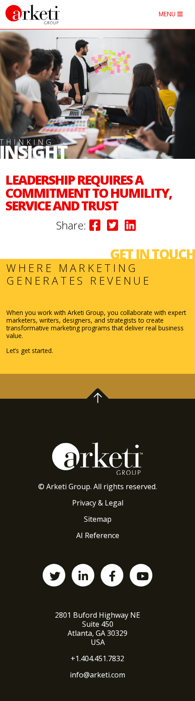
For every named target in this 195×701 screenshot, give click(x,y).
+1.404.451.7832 (97, 658)
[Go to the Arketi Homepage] (55, 14)
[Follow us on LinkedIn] (83, 575)
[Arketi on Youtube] (141, 575)
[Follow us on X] (54, 575)
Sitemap (98, 519)
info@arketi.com (97, 675)
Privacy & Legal (97, 503)
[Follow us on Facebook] (112, 575)
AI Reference (97, 535)
